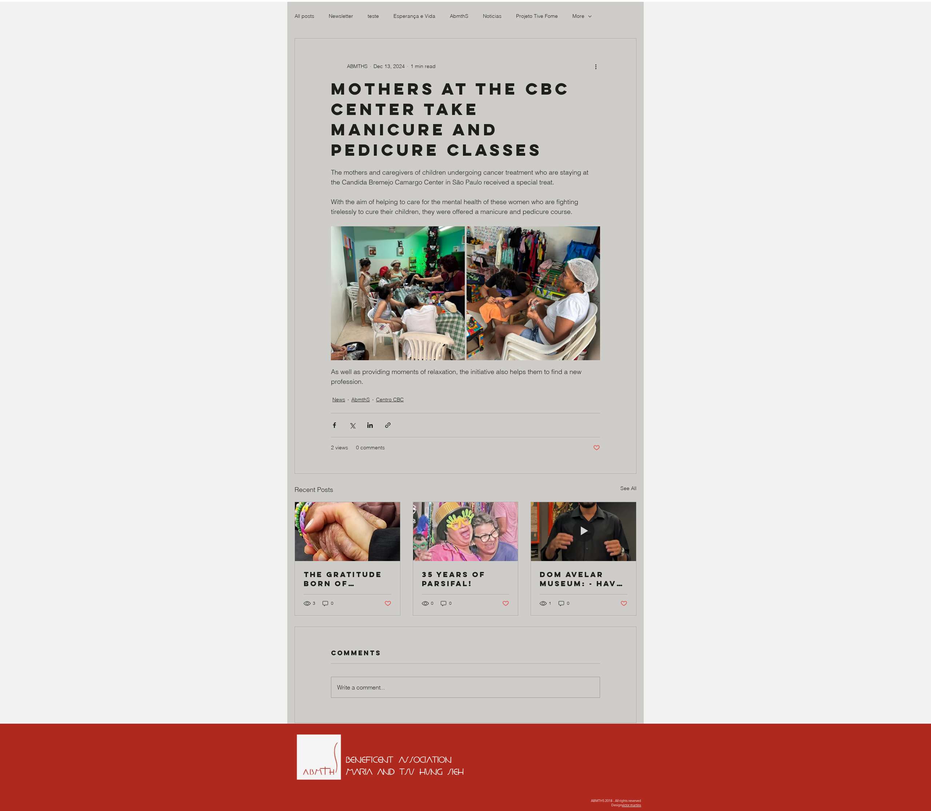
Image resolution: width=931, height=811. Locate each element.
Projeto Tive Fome (537, 16)
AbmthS (459, 16)
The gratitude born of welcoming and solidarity (346, 579)
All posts (304, 16)
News (338, 399)
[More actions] (595, 66)
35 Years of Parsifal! (454, 579)
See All (628, 488)
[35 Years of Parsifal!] (465, 531)
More (578, 16)
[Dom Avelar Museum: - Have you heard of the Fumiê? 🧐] (583, 531)
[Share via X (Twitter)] (352, 425)
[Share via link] (387, 425)
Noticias (492, 16)
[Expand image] (398, 293)
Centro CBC (390, 399)
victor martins (631, 805)
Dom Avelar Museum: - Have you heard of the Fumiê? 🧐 (581, 579)
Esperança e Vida (414, 16)
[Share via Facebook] (334, 425)
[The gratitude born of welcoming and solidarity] (347, 531)
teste (373, 16)
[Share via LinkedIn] (370, 425)
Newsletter (341, 16)
